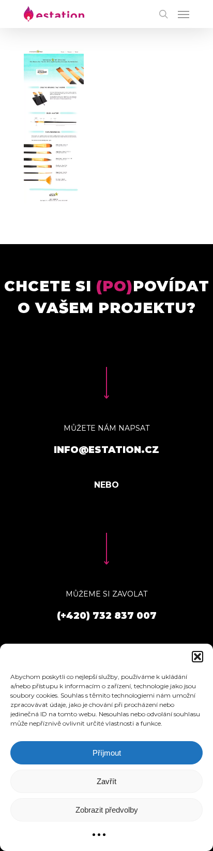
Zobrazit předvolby (106, 809)
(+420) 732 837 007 (107, 615)
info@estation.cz (106, 450)
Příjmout (107, 752)
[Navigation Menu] (183, 14)
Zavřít (106, 781)
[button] (197, 656)
